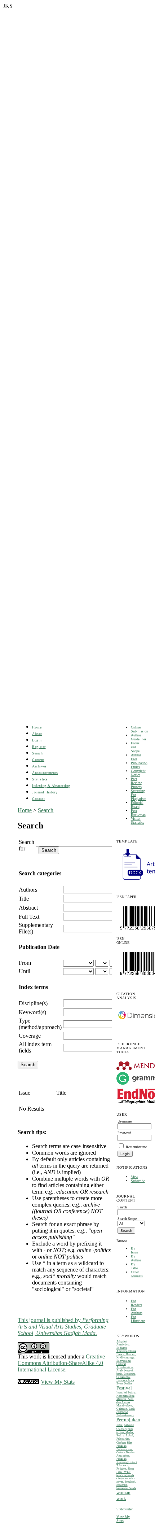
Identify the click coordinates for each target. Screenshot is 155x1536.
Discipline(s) (33, 1003)
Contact (38, 799)
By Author (136, 1258)
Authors (28, 890)
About (37, 734)
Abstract (28, 908)
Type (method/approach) (40, 1024)
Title (24, 899)
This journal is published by (63, 1326)
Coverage (30, 1036)
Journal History (44, 792)
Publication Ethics (139, 765)
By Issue (134, 1250)
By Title (134, 1266)
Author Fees (136, 757)
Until (24, 971)
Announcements (45, 773)
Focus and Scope (135, 747)
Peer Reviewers (138, 813)
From (25, 963)
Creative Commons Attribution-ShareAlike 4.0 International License (61, 1363)
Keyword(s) (32, 1012)
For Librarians (138, 1319)
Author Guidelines (138, 737)
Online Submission (139, 729)
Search (37, 753)
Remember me (136, 1147)
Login (37, 740)
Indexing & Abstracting (51, 786)
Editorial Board (137, 805)
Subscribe (138, 1181)
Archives (39, 766)
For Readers (136, 1303)
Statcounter (124, 1509)
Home (36, 727)
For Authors (136, 1311)
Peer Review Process (136, 783)
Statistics (39, 779)
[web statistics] (28, 1382)
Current (38, 760)
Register (38, 747)
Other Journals (137, 1274)
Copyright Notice (138, 773)
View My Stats (123, 1519)
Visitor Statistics (137, 820)
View (134, 1177)
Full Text (29, 917)
